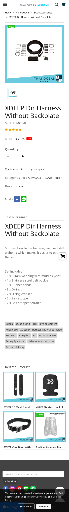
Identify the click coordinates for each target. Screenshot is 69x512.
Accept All (43, 506)
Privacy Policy (40, 496)
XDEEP (58, 177)
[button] (55, 4)
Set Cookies (26, 506)
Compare (38, 169)
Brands (48, 177)
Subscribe (10, 481)
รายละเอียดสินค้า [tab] (17, 217)
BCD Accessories (32, 177)
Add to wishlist (16, 169)
